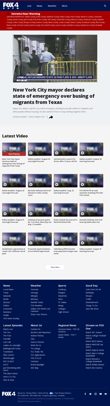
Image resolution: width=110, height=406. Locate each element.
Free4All (6, 339)
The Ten (6, 332)
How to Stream (37, 342)
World (5, 299)
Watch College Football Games (96, 336)
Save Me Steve (92, 308)
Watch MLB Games (94, 341)
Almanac (34, 299)
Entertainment (92, 302)
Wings (60, 305)
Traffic (88, 299)
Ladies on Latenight (11, 345)
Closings (34, 292)
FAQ (32, 339)
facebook (85, 394)
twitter (90, 394)
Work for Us (36, 345)
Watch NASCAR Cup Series (94, 345)
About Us (36, 325)
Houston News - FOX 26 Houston (68, 330)
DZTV (5, 364)
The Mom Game (10, 373)
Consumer (7, 308)
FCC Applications (38, 355)
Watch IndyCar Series (95, 350)
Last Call (7, 342)
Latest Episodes (13, 325)
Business (7, 312)
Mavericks (62, 296)
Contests (34, 361)
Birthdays (90, 292)
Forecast (34, 289)
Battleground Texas (11, 348)
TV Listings (35, 348)
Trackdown (8, 351)
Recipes (89, 296)
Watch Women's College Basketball (94, 360)
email (106, 394)
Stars (60, 299)
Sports (62, 285)
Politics (6, 305)
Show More (55, 267)
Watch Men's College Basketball (95, 354)
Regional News (67, 325)
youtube (100, 394)
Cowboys (62, 289)
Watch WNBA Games (95, 364)
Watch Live (8, 329)
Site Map (34, 368)
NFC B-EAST (8, 361)
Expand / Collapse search (105, 6)
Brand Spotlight (37, 364)
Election (6, 302)
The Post (7, 335)
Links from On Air (93, 289)
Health (6, 315)
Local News (8, 289)
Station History (37, 335)
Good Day (92, 285)
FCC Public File (37, 351)
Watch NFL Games (94, 332)
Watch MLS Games (94, 368)
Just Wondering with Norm (12, 369)
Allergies (34, 296)
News (6, 285)
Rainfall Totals (37, 302)
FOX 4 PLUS (36, 358)
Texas (5, 292)
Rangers (61, 292)
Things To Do (92, 305)
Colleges (62, 308)
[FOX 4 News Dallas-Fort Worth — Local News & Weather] (12, 6)
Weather (36, 285)
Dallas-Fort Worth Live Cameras (40, 309)
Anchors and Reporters (41, 332)
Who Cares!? (8, 355)
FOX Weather (36, 305)
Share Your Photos (39, 314)
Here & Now (8, 380)
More (64, 5)
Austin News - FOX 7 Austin (67, 336)
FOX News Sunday (11, 318)
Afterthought (8, 358)
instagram (95, 394)
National (7, 296)
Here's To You (9, 376)
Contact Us (35, 329)
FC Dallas (62, 302)
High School (63, 312)
